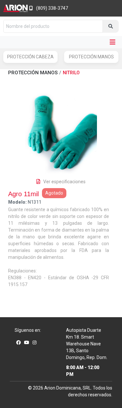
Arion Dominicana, (63, 387)
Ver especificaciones (64, 181)
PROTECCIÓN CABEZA (30, 56)
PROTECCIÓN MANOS (91, 56)
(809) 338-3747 (52, 8)
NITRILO (71, 72)
